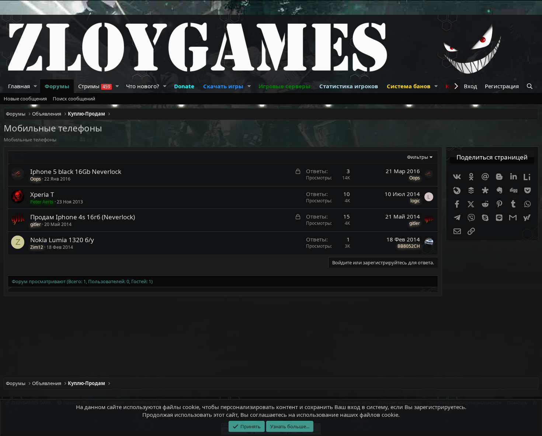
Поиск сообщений (74, 98)
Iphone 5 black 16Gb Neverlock (75, 171)
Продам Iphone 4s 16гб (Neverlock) (82, 217)
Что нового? (142, 86)
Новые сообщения (25, 98)
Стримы (94, 86)
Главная (19, 86)
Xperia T (42, 194)
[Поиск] (530, 86)
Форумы (57, 86)
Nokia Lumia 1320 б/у (62, 240)
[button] (35, 86)
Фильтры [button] (417, 157)
